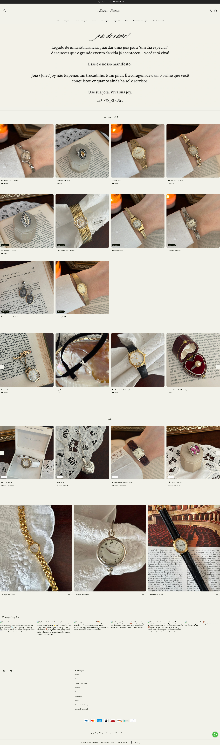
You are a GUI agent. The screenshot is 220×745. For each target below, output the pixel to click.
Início (57, 21)
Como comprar (104, 21)
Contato (93, 21)
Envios (127, 21)
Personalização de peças (140, 21)
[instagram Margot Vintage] (4, 671)
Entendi (136, 742)
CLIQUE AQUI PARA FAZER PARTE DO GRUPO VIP (110, 2)
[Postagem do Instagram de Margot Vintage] (17, 638)
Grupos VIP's (117, 21)
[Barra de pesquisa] (4, 11)
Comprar (66, 21)
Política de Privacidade (157, 21)
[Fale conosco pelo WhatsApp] (215, 734)
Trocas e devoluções (81, 21)
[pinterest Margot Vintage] (11, 671)
